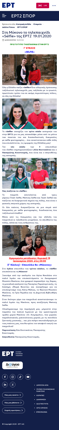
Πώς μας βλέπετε (12, 403)
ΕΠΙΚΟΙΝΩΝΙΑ (41, 412)
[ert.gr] (8, 6)
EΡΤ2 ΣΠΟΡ (22, 27)
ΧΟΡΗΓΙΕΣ (40, 395)
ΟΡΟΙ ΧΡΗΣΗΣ (42, 408)
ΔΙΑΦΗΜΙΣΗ (41, 399)
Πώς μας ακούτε (12, 395)
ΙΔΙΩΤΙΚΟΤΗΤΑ (42, 404)
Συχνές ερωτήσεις (12, 410)
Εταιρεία (37, 24)
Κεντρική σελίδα (23, 24)
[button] (4, 16)
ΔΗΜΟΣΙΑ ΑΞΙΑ (42, 385)
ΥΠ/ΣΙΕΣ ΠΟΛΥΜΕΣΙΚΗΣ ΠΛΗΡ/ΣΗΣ (45, 390)
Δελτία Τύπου (8, 27)
